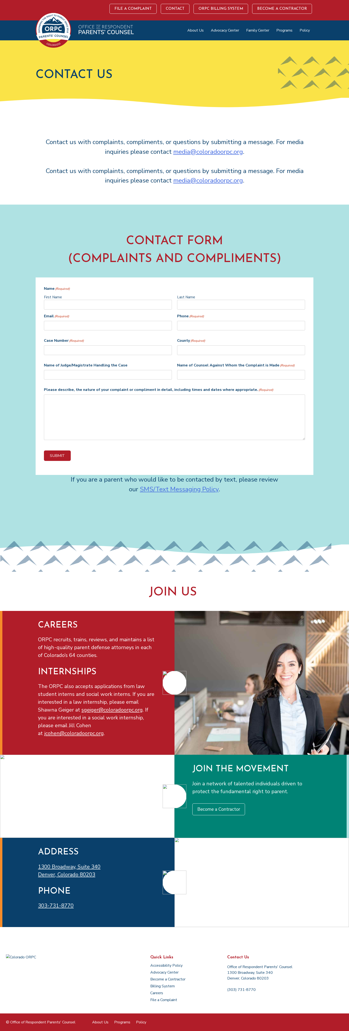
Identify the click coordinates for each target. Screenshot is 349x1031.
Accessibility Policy (166, 965)
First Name (53, 297)
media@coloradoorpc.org (208, 151)
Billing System (162, 986)
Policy (305, 30)
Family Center (257, 30)
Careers (156, 993)
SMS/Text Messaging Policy (179, 489)
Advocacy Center (225, 30)
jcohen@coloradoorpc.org (74, 733)
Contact (175, 9)
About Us (195, 30)
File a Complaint (133, 9)
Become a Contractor (282, 9)
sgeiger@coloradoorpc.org (112, 709)
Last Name (186, 297)
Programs (284, 30)
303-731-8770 (56, 905)
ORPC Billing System (220, 9)
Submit (57, 455)
